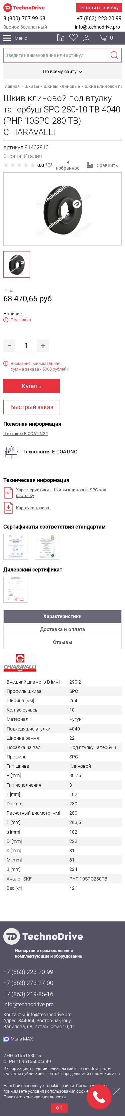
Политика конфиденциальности (34, 1096)
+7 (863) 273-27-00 (28, 982)
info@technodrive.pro (97, 27)
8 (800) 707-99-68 (24, 18)
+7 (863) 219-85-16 (28, 994)
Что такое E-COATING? (25, 433)
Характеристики (62, 616)
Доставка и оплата (62, 629)
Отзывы (62, 642)
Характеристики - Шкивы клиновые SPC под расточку (61, 492)
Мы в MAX (22, 1038)
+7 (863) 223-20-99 (99, 18)
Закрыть (116, 1091)
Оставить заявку (99, 8)
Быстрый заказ (31, 406)
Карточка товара (32, 507)
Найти (114, 55)
